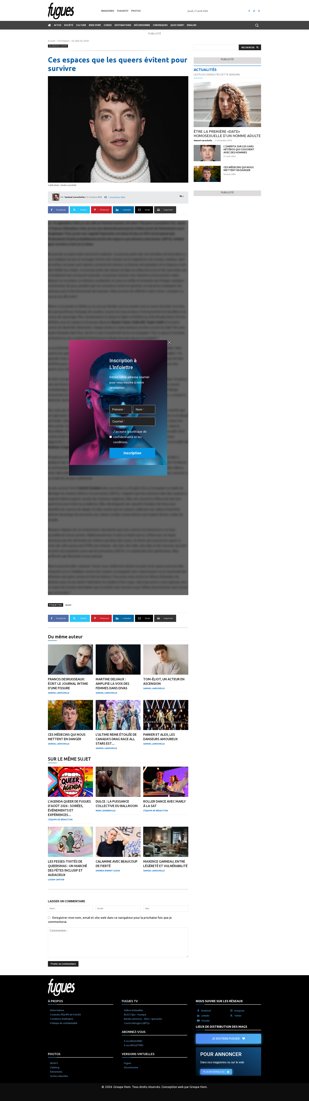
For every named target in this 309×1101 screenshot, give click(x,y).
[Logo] (74, 11)
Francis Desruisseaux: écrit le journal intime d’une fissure (68, 683)
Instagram (239, 1011)
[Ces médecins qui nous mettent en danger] (70, 715)
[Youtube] (198, 1020)
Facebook (206, 1011)
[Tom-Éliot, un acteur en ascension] (165, 659)
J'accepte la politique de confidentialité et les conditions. (130, 437)
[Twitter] (259, 11)
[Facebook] (249, 11)
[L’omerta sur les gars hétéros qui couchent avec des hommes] (207, 153)
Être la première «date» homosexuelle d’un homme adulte (227, 133)
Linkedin (205, 1016)
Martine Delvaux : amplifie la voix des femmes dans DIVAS (112, 683)
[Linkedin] (198, 1015)
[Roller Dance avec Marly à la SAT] (165, 782)
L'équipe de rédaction (60, 819)
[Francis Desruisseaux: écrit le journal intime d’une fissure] (70, 659)
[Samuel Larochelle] (56, 197)
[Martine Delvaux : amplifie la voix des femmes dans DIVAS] (118, 659)
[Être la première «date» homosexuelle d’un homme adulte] (227, 104)
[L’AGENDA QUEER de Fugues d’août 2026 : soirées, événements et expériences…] (70, 782)
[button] (256, 25)
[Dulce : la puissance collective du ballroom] (118, 782)
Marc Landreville (106, 811)
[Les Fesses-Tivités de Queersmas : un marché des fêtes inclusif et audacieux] (70, 842)
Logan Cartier (56, 880)
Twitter (238, 1016)
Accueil (51, 40)
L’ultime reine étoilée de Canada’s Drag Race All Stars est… (116, 739)
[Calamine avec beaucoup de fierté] (118, 842)
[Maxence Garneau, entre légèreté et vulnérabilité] (165, 842)
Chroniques (63, 40)
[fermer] (169, 342)
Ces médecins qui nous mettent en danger (239, 169)
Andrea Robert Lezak (108, 871)
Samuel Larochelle (74, 197)
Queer (68, 604)
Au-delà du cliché (80, 40)
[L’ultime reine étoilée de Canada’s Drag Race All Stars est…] (118, 715)
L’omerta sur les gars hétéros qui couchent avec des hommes (239, 149)
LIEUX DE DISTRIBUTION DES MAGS (221, 1026)
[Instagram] (254, 11)
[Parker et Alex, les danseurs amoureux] (165, 715)
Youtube (205, 1021)
